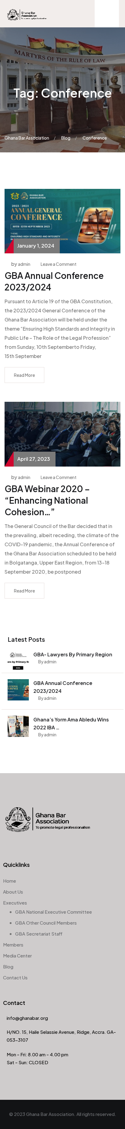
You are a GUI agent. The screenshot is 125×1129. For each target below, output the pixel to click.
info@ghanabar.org (27, 1018)
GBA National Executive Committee (53, 912)
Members (13, 944)
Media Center (17, 955)
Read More (24, 375)
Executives (15, 902)
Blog (8, 966)
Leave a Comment (58, 264)
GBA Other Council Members (46, 923)
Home (9, 881)
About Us (13, 892)
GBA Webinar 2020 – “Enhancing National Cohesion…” (47, 500)
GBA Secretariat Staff (38, 933)
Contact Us (15, 977)
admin (24, 264)
